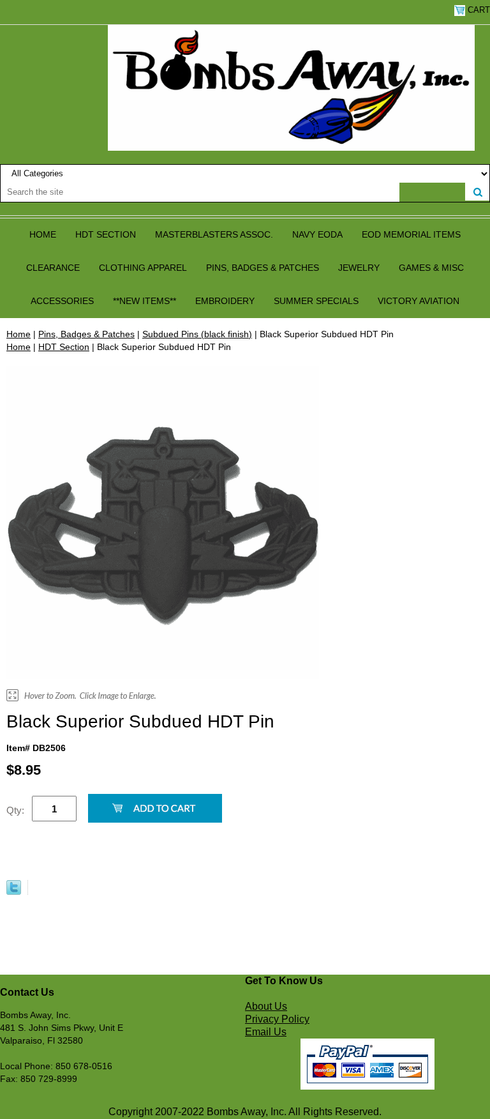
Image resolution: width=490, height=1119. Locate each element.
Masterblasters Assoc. (214, 234)
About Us (266, 1006)
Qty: (15, 810)
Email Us (265, 1031)
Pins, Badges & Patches (262, 268)
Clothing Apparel (143, 268)
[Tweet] (13, 892)
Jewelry (359, 268)
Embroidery (225, 301)
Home (42, 234)
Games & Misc (431, 268)
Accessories (62, 301)
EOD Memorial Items (411, 234)
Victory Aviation (418, 301)
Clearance (53, 268)
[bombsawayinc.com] (291, 87)
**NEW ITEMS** (144, 301)
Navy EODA (317, 234)
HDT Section (105, 234)
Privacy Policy (277, 1019)
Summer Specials (316, 301)
